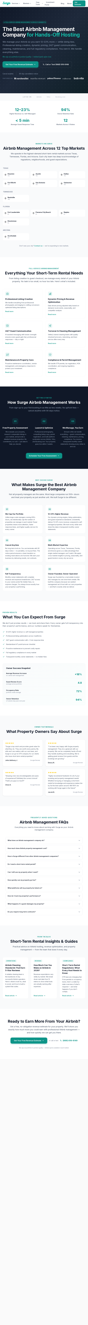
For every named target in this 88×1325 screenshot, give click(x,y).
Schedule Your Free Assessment (43, 456)
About (69, 3)
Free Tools (38, 3)
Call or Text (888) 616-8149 (57, 64)
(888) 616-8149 (70, 1040)
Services (15, 3)
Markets (26, 3)
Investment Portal (49, 3)
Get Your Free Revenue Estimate (19, 64)
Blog (62, 3)
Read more (9, 311)
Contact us (38, 246)
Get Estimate (78, 3)
